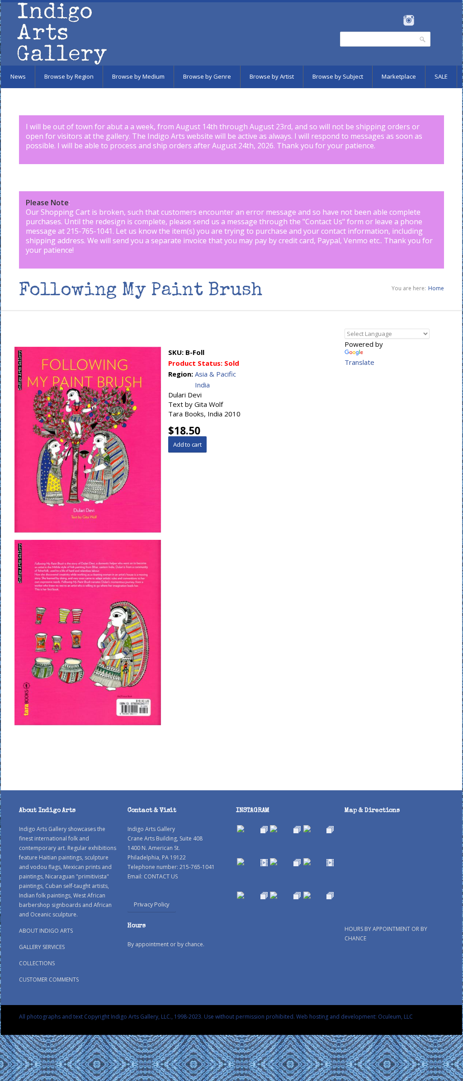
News (18, 76)
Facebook (396, 20)
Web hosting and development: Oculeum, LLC (354, 1016)
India (202, 384)
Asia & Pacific (215, 373)
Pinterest (422, 20)
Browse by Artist (272, 76)
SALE (441, 76)
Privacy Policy (152, 904)
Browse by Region (69, 76)
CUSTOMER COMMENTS (49, 979)
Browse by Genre (207, 76)
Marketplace (399, 76)
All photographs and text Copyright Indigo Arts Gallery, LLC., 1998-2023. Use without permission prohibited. (157, 1016)
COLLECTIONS (37, 963)
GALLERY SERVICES (42, 947)
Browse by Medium (138, 76)
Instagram (408, 20)
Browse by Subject (337, 76)
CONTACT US (161, 876)
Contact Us (323, 222)
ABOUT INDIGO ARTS (46, 931)
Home (436, 288)
